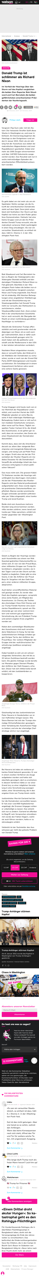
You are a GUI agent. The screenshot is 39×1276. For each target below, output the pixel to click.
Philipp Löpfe (15, 120)
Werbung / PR (17, 1266)
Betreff (4, 1045)
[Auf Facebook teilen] (3, 965)
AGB (7, 1269)
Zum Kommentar (14, 1148)
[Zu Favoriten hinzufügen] (20, 107)
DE (27, 2)
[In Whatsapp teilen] (6, 107)
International (6, 36)
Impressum (32, 1266)
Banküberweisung (28, 886)
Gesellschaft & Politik (12, 900)
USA (18, 897)
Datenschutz (15, 1269)
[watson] (7, 2)
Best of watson (9, 903)
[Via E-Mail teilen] (10, 107)
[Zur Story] (19, 1232)
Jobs (25, 1266)
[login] (2, 1273)
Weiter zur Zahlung (19, 875)
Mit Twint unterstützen (22, 881)
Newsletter (7, 1266)
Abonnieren (19, 1014)
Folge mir (30, 120)
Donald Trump (9, 906)
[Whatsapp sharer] (8, 965)
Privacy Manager (27, 1269)
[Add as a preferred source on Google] (28, 107)
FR (31, 2)
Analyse (17, 36)
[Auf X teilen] (5, 965)
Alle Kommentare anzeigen (19, 1201)
